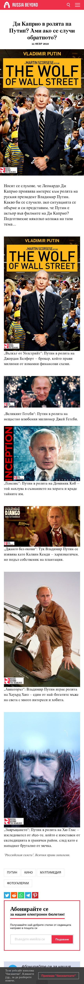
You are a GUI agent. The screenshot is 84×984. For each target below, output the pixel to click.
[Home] (7, 5)
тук (7, 977)
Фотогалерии (18, 883)
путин (12, 872)
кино (28, 872)
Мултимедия (50, 872)
